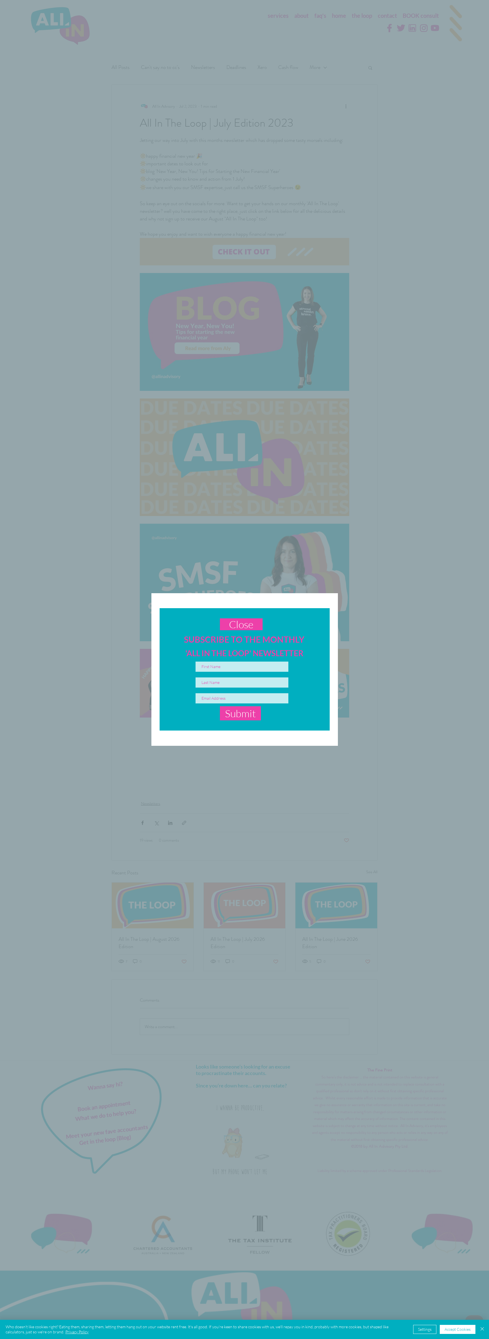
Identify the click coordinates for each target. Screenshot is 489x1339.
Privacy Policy (77, 1331)
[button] (241, 624)
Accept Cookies (458, 1329)
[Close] (482, 1329)
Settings (425, 1329)
